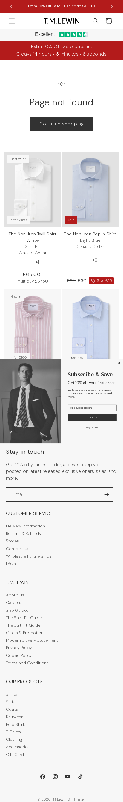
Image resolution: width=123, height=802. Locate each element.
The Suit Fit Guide (23, 625)
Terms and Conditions (27, 662)
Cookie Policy (19, 655)
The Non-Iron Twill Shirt (32, 243)
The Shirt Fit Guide (24, 617)
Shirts (11, 694)
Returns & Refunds (23, 533)
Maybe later (92, 427)
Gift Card (15, 754)
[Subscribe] (106, 494)
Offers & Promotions (26, 632)
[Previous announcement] (11, 6)
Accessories (18, 746)
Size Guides (17, 610)
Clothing (14, 739)
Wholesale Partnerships (28, 556)
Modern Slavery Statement (32, 640)
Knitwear (14, 717)
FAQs (11, 563)
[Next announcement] (112, 6)
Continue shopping (61, 124)
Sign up (92, 417)
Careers (13, 602)
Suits (11, 701)
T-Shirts (13, 731)
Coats (12, 709)
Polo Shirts (16, 724)
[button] (12, 20)
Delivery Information (25, 526)
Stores (12, 541)
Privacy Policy (19, 647)
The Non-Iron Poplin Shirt (90, 240)
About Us (15, 595)
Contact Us (17, 548)
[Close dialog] (119, 362)
